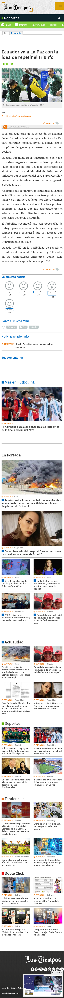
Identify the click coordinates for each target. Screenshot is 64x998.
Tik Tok (54, 969)
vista (4, 460)
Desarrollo (16, 33)
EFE (3, 112)
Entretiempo (38, 24)
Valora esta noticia (13, 277)
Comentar (49, 123)
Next (63, 25)
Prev (1, 25)
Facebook (33, 969)
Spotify (62, 969)
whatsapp (41, 969)
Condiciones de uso (10, 993)
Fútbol (53, 24)
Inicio (8, 24)
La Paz (23, 327)
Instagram (45, 969)
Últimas (23, 24)
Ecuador (12, 327)
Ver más (5, 387)
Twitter (37, 969)
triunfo (34, 327)
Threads (58, 969)
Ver (6, 33)
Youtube (49, 969)
